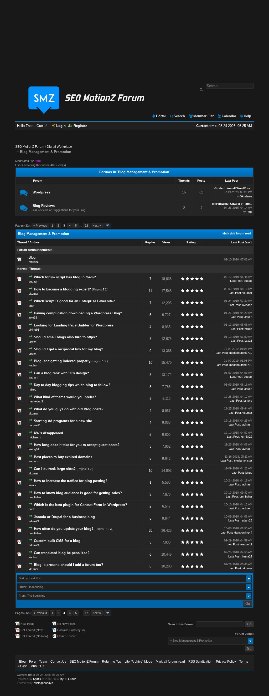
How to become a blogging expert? (62, 289)
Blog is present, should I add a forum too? (68, 565)
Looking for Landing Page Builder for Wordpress (73, 325)
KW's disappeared (48, 433)
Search (179, 116)
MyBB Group (68, 678)
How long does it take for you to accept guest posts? (77, 445)
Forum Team (38, 661)
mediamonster (243, 460)
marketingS (36, 401)
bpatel (32, 341)
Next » (96, 225)
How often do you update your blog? (64, 529)
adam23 (34, 521)
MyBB (37, 678)
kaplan (33, 365)
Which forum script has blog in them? (65, 277)
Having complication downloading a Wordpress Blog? (78, 313)
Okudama (246, 196)
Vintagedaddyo (43, 682)
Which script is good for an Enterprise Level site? (74, 301)
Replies (150, 242)
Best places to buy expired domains (63, 457)
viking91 (34, 329)
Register (80, 126)
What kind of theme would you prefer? (65, 397)
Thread (22, 242)
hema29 (247, 556)
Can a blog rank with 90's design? (61, 373)
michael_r (35, 437)
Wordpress (41, 192)
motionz (34, 261)
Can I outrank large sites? (55, 469)
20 (150, 531)
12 (86, 225)
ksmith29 (246, 436)
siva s (32, 485)
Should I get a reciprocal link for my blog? (68, 349)
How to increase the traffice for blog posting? (70, 481)
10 (150, 363)
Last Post (237, 242)
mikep (248, 328)
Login (61, 126)
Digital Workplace (59, 147)
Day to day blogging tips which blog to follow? (72, 385)
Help (247, 116)
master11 (246, 544)
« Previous (40, 225)
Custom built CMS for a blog (57, 541)
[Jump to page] (107, 225)
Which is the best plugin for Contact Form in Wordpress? (80, 505)
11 (150, 291)
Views (166, 242)
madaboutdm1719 (240, 352)
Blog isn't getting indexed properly (62, 361)
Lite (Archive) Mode (138, 661)
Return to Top (111, 661)
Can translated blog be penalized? (62, 553)
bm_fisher (35, 497)
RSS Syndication (200, 661)
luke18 (33, 317)
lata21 (248, 340)
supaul (33, 281)
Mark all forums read (170, 661)
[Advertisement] (134, 39)
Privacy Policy (226, 661)
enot (31, 305)
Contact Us (58, 661)
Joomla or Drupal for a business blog (64, 517)
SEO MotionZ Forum (29, 147)
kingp (248, 472)
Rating (191, 242)
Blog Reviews (44, 206)
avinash (247, 304)
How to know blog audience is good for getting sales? (78, 493)
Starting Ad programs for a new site (63, 421)
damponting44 (243, 532)
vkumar (33, 293)
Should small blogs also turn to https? (65, 337)
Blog (32, 257)
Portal (161, 116)
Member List (203, 116)
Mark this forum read (237, 233)
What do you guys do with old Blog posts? (69, 409)
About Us (37, 666)
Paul (249, 211)
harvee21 (35, 425)
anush (248, 316)
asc (248, 242)
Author (34, 242)
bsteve (248, 400)
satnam (33, 377)
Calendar (229, 116)
